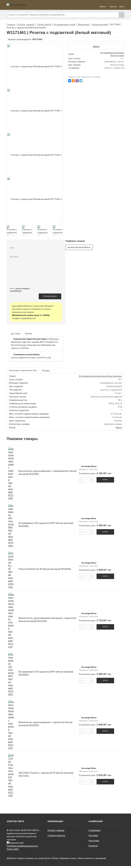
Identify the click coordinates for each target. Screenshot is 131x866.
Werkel (119, 427)
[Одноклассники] (73, 80)
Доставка (93, 835)
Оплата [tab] (28, 333)
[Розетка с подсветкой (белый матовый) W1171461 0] (34, 66)
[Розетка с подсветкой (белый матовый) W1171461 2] (34, 155)
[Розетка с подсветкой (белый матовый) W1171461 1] (34, 111)
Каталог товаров (56, 830)
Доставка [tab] (15, 333)
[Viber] (77, 80)
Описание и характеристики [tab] (23, 370)
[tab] (46, 370)
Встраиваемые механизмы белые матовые (100, 376)
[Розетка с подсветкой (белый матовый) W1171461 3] (34, 199)
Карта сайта (13, 849)
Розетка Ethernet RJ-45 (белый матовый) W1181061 (45, 569)
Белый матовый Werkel (79, 247)
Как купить (94, 840)
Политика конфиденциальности (22, 846)
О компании (94, 830)
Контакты (93, 845)
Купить (105, 479)
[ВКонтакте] (69, 80)
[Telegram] (80, 80)
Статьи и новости (56, 835)
